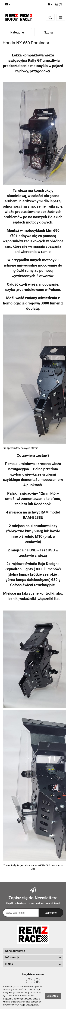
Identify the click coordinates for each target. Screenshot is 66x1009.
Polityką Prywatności (14, 989)
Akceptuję (53, 996)
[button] (58, 4)
